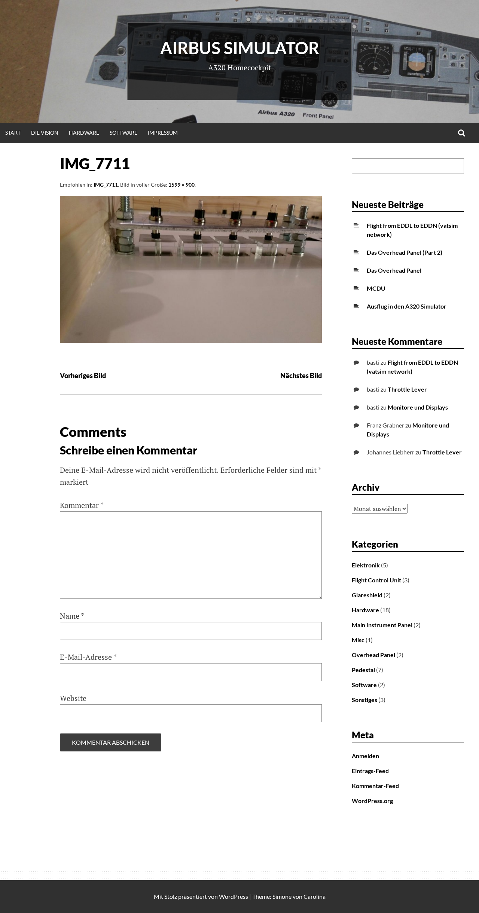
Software (123, 132)
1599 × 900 (181, 184)
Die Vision (44, 132)
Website (73, 698)
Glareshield (367, 594)
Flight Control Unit (376, 579)
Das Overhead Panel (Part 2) (404, 252)
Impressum (163, 132)
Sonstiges (364, 699)
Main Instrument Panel (382, 624)
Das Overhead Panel (394, 270)
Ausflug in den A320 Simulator (406, 306)
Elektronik (366, 565)
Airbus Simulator (239, 48)
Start (13, 132)
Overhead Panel (373, 654)
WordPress (233, 896)
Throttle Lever (407, 389)
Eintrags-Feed (370, 770)
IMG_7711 (106, 184)
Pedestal (363, 669)
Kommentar (82, 505)
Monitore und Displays (418, 407)
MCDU (376, 288)
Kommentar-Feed (375, 785)
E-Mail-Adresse (88, 657)
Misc (358, 639)
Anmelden (365, 755)
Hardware (84, 132)
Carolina (314, 896)
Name (72, 616)
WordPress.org (372, 800)
